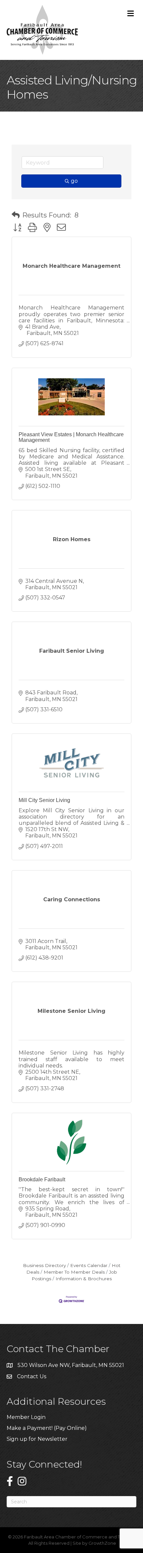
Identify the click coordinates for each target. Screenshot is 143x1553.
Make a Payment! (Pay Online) (47, 1428)
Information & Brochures (84, 1278)
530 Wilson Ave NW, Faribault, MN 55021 (71, 1365)
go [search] (74, 181)
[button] (16, 215)
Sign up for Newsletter (37, 1439)
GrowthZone (102, 1543)
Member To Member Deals (74, 1272)
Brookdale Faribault (42, 1179)
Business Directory (44, 1265)
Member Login (26, 1417)
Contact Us (31, 1376)
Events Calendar (88, 1265)
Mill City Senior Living (44, 800)
